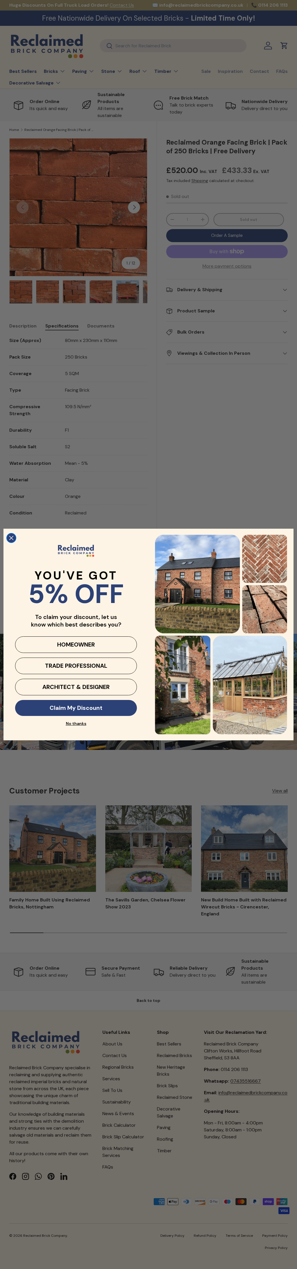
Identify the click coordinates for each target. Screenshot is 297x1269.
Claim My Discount (76, 708)
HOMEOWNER (76, 644)
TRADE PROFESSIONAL (76, 665)
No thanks (76, 723)
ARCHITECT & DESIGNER (76, 687)
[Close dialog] (11, 538)
